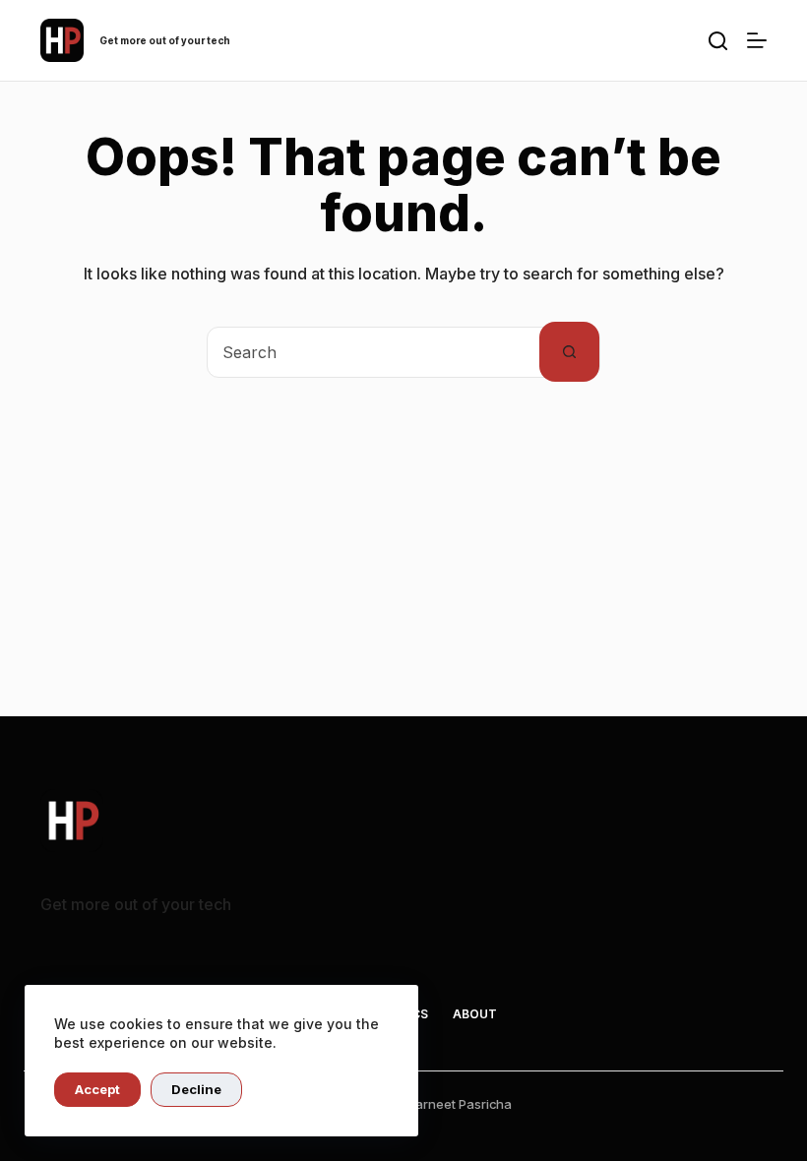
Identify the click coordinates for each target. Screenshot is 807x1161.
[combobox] (373, 352)
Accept (97, 1089)
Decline (196, 1089)
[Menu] (757, 40)
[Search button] (569, 352)
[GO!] (718, 40)
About (475, 1014)
